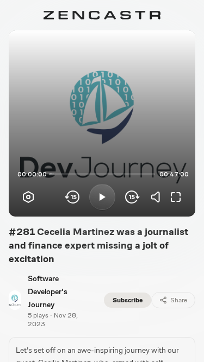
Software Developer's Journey (47, 291)
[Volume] (158, 197)
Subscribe (128, 300)
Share (178, 300)
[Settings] (28, 197)
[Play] (102, 197)
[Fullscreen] (175, 197)
